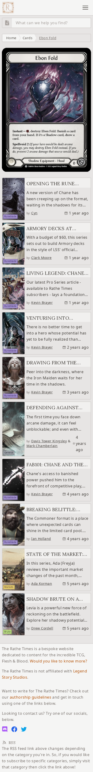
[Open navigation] (85, 7)
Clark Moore (41, 257)
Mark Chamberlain (42, 445)
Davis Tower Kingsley (49, 441)
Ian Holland (41, 538)
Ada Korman (41, 583)
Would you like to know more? (58, 661)
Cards (27, 38)
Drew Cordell (42, 628)
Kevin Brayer (42, 302)
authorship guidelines (30, 697)
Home (11, 38)
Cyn (34, 213)
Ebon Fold (47, 38)
